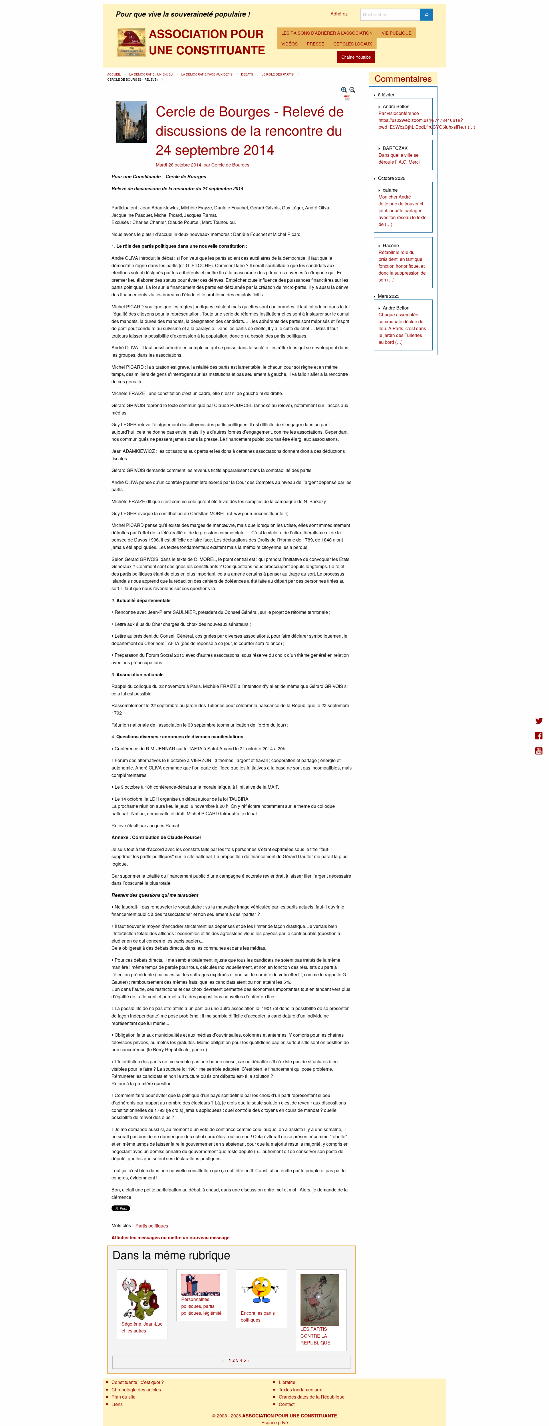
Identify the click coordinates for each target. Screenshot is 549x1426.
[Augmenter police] (344, 90)
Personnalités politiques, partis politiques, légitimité (201, 1306)
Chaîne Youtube (356, 57)
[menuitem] (327, 32)
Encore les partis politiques (258, 1316)
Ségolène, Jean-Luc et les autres (142, 1327)
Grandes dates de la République (312, 1396)
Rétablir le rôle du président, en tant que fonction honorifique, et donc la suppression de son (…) (402, 266)
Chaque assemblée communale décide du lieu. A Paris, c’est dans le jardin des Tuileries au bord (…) (402, 328)
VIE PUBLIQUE (396, 33)
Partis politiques (152, 1225)
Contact (287, 1404)
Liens (117, 1404)
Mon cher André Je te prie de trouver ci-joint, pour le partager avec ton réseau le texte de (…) (403, 210)
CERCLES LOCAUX (352, 44)
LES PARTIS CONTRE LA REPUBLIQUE (316, 1336)
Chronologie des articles (136, 1389)
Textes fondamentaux (300, 1389)
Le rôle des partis (278, 74)
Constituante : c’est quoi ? (138, 1382)
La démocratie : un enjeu (151, 74)
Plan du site (124, 1396)
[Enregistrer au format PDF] (348, 97)
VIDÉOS (289, 44)
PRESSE (315, 44)
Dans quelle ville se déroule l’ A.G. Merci (399, 158)
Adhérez (339, 13)
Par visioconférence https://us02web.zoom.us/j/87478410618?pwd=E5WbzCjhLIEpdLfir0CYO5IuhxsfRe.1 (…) (427, 120)
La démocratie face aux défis (207, 74)
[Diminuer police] (352, 90)
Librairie (287, 1382)
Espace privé (274, 1422)
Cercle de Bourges (230, 164)
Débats (247, 74)
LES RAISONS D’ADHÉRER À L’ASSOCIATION (327, 33)
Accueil (114, 74)
